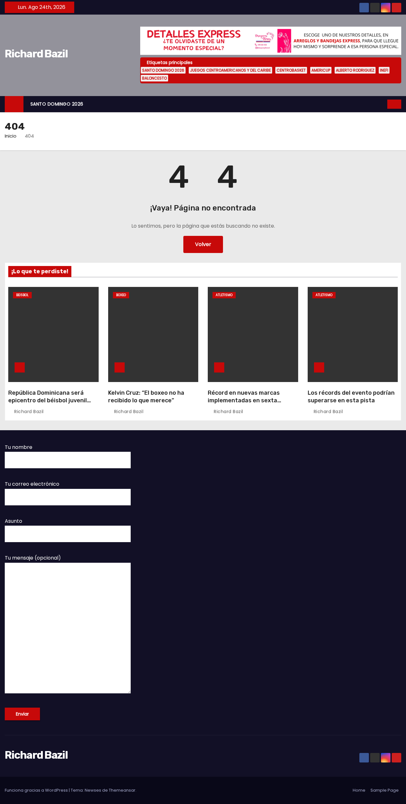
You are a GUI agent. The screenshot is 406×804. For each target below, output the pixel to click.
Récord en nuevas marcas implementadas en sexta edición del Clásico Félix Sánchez (244, 404)
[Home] (14, 104)
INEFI (384, 70)
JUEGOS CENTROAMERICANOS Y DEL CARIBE (230, 70)
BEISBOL (22, 295)
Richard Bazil (36, 53)
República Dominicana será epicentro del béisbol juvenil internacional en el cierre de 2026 (47, 404)
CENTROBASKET (291, 70)
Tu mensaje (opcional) (33, 557)
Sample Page (384, 790)
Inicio (10, 136)
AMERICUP (320, 70)
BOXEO (121, 295)
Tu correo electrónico (32, 484)
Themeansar (122, 790)
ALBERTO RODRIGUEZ (355, 70)
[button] (383, 103)
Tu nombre (18, 447)
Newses (93, 790)
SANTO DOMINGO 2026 (163, 70)
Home (359, 790)
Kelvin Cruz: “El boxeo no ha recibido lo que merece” (146, 396)
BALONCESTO (154, 78)
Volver (203, 244)
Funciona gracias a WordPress (37, 790)
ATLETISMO (224, 295)
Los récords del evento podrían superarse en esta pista (351, 396)
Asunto (13, 521)
